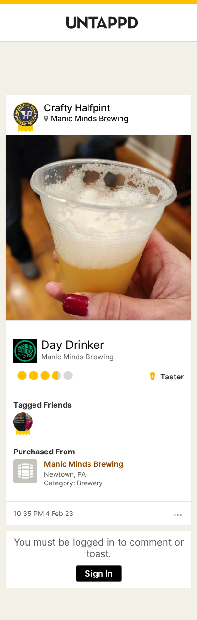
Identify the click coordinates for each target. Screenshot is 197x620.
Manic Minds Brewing (90, 118)
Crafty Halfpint (77, 108)
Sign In (99, 573)
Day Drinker (72, 345)
